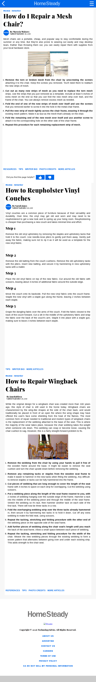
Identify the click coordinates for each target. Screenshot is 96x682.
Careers (48, 651)
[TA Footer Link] (48, 624)
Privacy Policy (48, 661)
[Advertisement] (25, 147)
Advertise (48, 641)
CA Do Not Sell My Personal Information (48, 666)
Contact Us (48, 646)
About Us (48, 636)
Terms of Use (48, 656)
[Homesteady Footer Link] (48, 615)
